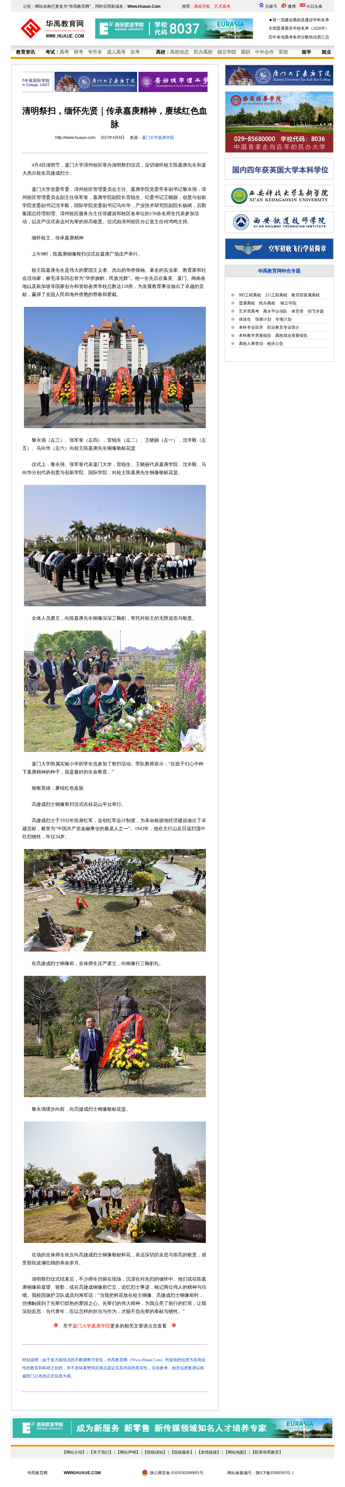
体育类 (297, 311)
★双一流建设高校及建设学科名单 (299, 20)
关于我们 (101, 1452)
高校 (160, 52)
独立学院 (287, 303)
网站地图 (236, 1452)
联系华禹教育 (267, 1452)
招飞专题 (316, 311)
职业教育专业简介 (283, 327)
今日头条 (314, 6)
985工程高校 (250, 295)
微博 (292, 6)
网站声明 (128, 1452)
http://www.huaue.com (75, 137)
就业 (326, 52)
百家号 (271, 6)
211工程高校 (276, 295)
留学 (306, 52)
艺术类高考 (249, 311)
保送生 (245, 319)
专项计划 (283, 319)
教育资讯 (25, 52)
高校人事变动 (251, 343)
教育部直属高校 (305, 295)
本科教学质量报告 (255, 335)
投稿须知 (155, 1452)
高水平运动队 (275, 311)
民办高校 (267, 303)
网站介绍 (74, 1452)
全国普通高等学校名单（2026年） (299, 28)
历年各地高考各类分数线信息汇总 (299, 37)
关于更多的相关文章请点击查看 (115, 1326)
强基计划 (263, 319)
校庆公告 (275, 343)
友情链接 (209, 1452)
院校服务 (182, 1452)
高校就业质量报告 (291, 335)
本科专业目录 (251, 327)
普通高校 (247, 303)
